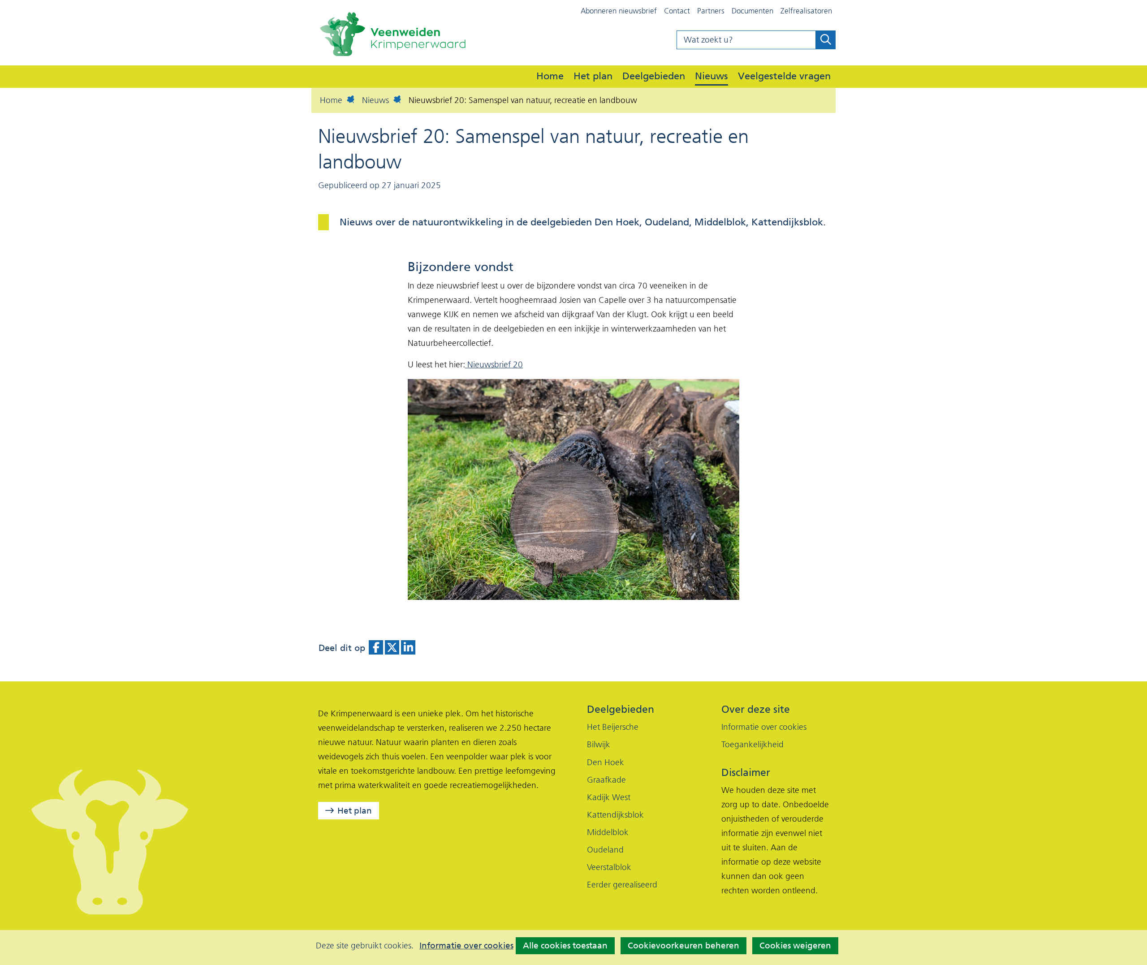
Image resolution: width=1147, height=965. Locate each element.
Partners (710, 10)
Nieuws (711, 76)
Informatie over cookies (466, 946)
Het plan (593, 76)
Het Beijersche (612, 727)
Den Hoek (605, 762)
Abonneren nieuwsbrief (619, 10)
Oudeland (605, 849)
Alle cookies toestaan (565, 945)
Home (550, 76)
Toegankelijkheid (752, 744)
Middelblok (608, 832)
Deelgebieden (653, 76)
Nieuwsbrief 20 (494, 364)
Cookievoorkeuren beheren (683, 945)
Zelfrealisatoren (806, 10)
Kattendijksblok (615, 815)
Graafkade (606, 780)
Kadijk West (608, 797)
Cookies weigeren (795, 945)
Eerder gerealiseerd (622, 884)
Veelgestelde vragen (784, 76)
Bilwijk (598, 744)
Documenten (752, 10)
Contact (677, 10)
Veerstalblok (609, 867)
